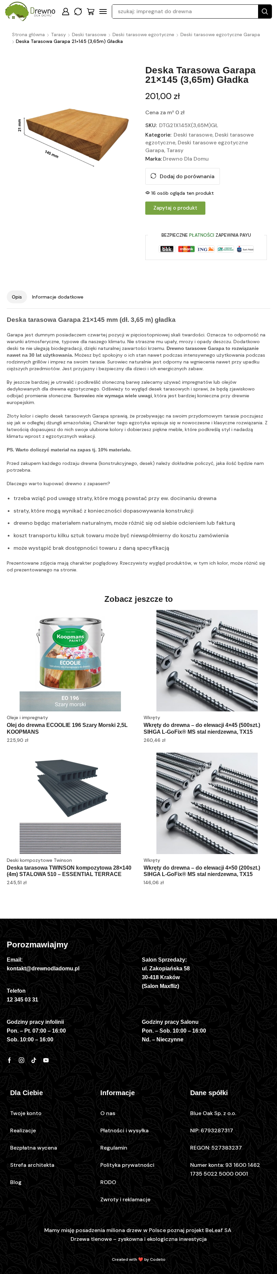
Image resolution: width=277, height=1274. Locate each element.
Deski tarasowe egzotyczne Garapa (220, 34)
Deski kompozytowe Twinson (39, 860)
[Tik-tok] (33, 1060)
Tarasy (58, 34)
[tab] (17, 296)
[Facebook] (9, 1060)
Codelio (158, 1259)
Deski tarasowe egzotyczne (143, 34)
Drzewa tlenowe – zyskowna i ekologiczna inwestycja (139, 1239)
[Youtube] (46, 1060)
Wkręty (152, 717)
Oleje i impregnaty (27, 717)
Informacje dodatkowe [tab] (57, 297)
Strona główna (28, 34)
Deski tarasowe (89, 34)
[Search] (265, 11)
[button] (65, 11)
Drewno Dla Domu (186, 158)
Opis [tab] (17, 297)
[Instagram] (21, 1060)
